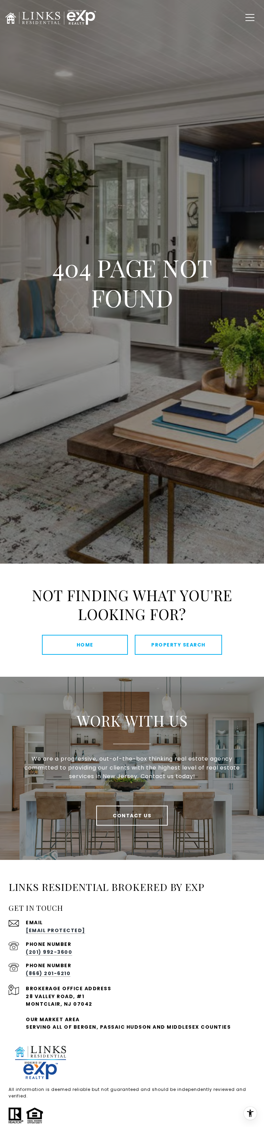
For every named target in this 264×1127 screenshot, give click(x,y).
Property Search (178, 644)
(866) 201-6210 (48, 973)
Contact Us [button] (132, 815)
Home (85, 644)
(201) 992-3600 (49, 952)
